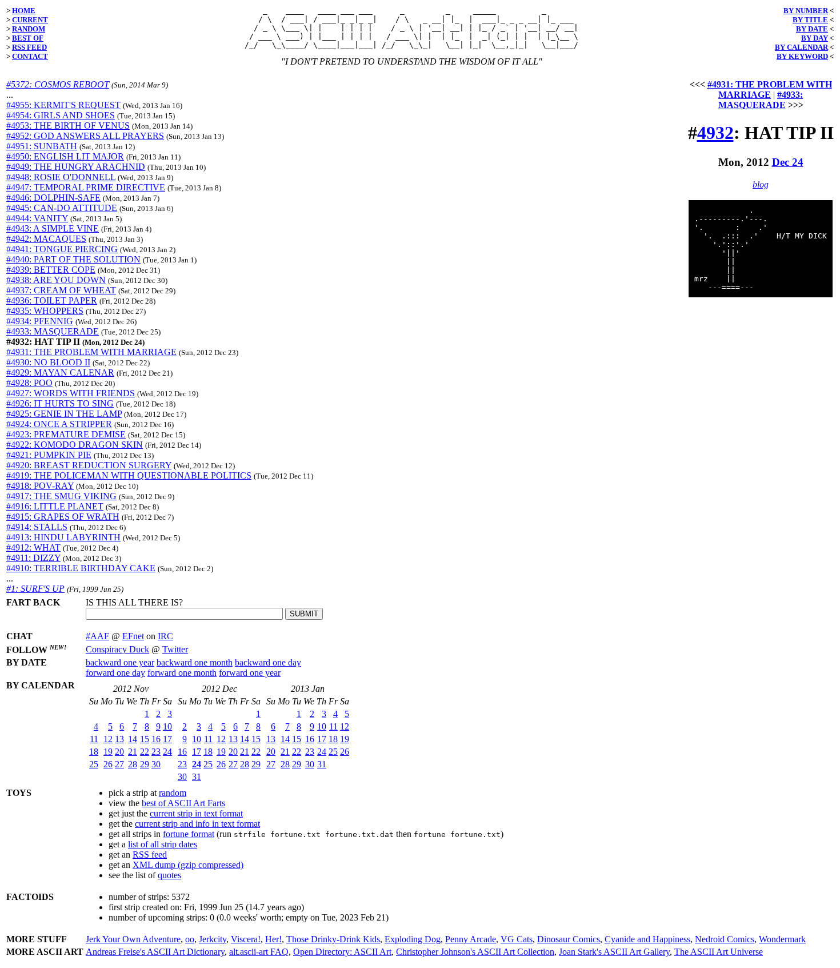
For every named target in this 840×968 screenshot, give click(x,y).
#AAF (97, 636)
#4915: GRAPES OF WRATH (62, 516)
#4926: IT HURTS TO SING (60, 403)
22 (144, 751)
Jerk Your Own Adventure (133, 939)
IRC (165, 636)
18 (93, 751)
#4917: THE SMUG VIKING (61, 496)
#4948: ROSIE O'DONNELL (60, 177)
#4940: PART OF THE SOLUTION (73, 259)
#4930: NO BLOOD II (48, 362)
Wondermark (782, 939)
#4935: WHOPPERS (44, 311)
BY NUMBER (805, 10)
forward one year (250, 673)
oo (189, 939)
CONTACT (30, 56)
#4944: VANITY (37, 218)
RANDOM (28, 29)
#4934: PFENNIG (39, 321)
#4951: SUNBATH (41, 146)
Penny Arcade (470, 939)
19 (108, 751)
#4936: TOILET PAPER (51, 300)
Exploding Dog (413, 939)
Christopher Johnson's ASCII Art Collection (475, 952)
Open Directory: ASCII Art (342, 952)
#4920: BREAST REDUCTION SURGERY (88, 465)
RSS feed (150, 854)
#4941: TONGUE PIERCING (62, 249)
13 (119, 739)
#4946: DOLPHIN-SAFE (53, 197)
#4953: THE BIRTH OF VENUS (68, 125)
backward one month (195, 662)
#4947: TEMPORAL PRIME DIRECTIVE (85, 187)
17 (167, 739)
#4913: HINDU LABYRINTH (63, 537)
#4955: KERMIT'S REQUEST (63, 105)
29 (144, 764)
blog (761, 184)
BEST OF (27, 38)
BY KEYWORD (802, 56)
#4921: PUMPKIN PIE (48, 455)
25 (93, 764)
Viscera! (246, 939)
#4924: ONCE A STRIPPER (59, 424)
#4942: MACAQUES (46, 239)
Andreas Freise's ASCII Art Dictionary (155, 952)
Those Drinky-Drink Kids (333, 939)
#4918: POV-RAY (40, 486)
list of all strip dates (162, 844)
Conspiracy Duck (117, 649)
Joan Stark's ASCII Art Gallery (614, 952)
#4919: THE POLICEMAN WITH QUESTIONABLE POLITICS (128, 475)
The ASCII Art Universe (718, 952)
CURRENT (30, 19)
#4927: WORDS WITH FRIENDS (70, 393)
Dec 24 (787, 162)
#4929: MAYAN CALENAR (60, 372)
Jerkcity (212, 939)
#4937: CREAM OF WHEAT (61, 290)
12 (108, 739)
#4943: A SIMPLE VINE (52, 228)
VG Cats (517, 939)
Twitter (175, 649)
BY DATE (812, 29)
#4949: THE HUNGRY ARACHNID (75, 167)
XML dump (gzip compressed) (188, 865)
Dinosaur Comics (568, 939)
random (172, 793)
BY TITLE (810, 19)
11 (94, 739)
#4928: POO (29, 383)
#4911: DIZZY (33, 558)
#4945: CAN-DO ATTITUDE (61, 208)
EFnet (133, 636)
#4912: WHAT (33, 547)
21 (132, 751)
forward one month (182, 673)
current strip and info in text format (197, 823)
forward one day (115, 673)
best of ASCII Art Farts (183, 803)
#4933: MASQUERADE (52, 331)
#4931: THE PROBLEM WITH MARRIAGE (91, 352)
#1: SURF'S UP (35, 588)
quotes (169, 875)
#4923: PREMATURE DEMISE (66, 434)
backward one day (268, 662)
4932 (715, 132)
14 (132, 739)
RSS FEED (29, 47)
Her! (273, 939)
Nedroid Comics (724, 939)
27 (119, 764)
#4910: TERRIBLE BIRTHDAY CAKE (80, 568)
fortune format (188, 834)
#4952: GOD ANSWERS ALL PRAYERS (85, 136)
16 (156, 739)
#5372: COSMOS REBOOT (57, 84)
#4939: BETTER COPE (50, 269)
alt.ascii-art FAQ (259, 952)
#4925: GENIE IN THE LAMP (64, 414)
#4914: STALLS (36, 527)
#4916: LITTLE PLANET (54, 506)
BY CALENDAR (801, 47)
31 (196, 777)
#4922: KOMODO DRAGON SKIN (74, 444)
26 (108, 764)
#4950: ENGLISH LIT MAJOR (65, 156)
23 (156, 751)
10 (167, 726)
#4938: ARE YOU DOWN (56, 280)
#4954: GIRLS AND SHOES (60, 115)
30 (156, 764)
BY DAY (814, 38)
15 (144, 739)
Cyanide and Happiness (647, 939)
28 (132, 764)
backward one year (120, 662)
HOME (23, 10)
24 (167, 751)
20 (119, 751)
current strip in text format (196, 813)
